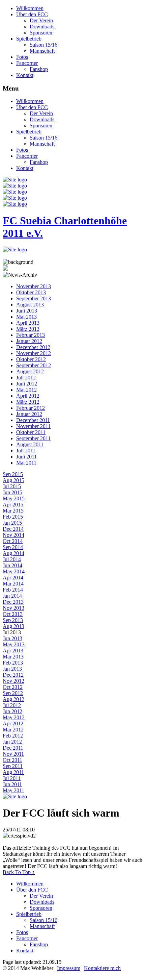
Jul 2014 (12, 559)
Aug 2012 (13, 699)
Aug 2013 (13, 626)
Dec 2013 (13, 602)
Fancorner (27, 63)
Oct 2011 (12, 760)
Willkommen (30, 8)
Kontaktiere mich (102, 968)
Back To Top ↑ (19, 872)
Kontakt (24, 75)
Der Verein (41, 20)
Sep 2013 (13, 620)
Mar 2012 (13, 729)
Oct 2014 (13, 541)
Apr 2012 (13, 723)
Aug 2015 (13, 480)
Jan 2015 (12, 523)
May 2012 (14, 717)
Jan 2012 (12, 742)
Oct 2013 (13, 614)
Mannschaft (42, 51)
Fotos (22, 57)
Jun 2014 (12, 565)
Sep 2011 (13, 766)
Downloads (42, 26)
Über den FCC (32, 14)
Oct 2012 (13, 687)
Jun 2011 (12, 784)
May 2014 (14, 571)
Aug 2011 (13, 772)
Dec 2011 (13, 748)
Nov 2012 (13, 681)
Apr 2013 (13, 650)
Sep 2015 (13, 474)
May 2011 (13, 790)
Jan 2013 (12, 669)
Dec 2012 (13, 675)
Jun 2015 (12, 492)
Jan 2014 (12, 596)
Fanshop (39, 69)
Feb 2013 (13, 663)
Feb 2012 (13, 736)
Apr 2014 (13, 577)
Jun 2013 (12, 638)
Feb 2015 (13, 517)
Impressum (68, 968)
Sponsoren (41, 32)
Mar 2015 (13, 511)
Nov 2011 (13, 754)
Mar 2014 (13, 583)
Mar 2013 (13, 656)
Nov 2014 (13, 535)
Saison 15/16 (43, 45)
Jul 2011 (12, 778)
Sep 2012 (13, 693)
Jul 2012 (12, 705)
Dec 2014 (13, 529)
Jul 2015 (12, 486)
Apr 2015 (13, 504)
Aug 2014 (13, 553)
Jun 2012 (12, 711)
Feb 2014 (13, 590)
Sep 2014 (13, 547)
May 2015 (14, 498)
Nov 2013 (13, 608)
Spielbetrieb (28, 39)
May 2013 (14, 644)
